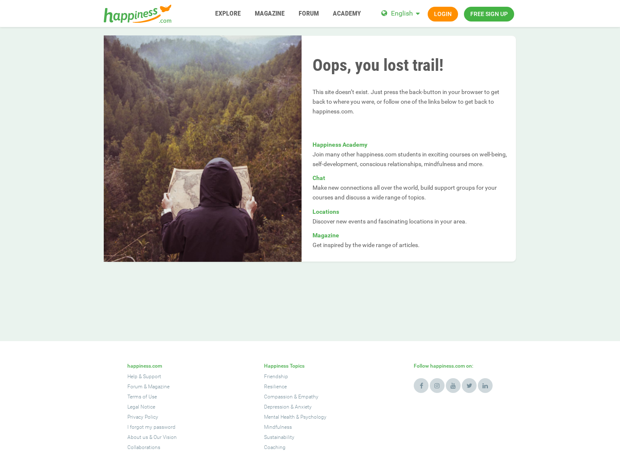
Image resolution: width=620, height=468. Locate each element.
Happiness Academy (340, 144)
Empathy (308, 397)
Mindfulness (278, 427)
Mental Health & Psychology (295, 417)
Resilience (275, 387)
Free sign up (489, 14)
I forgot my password (151, 427)
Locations (326, 211)
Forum (135, 387)
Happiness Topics (284, 366)
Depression (276, 407)
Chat (319, 178)
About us (137, 437)
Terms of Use (142, 397)
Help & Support (144, 376)
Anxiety (303, 407)
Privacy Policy (142, 417)
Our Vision (165, 437)
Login (443, 14)
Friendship (276, 376)
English (402, 13)
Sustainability (279, 437)
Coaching (275, 447)
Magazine (326, 235)
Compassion (278, 397)
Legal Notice (141, 407)
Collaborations (143, 447)
